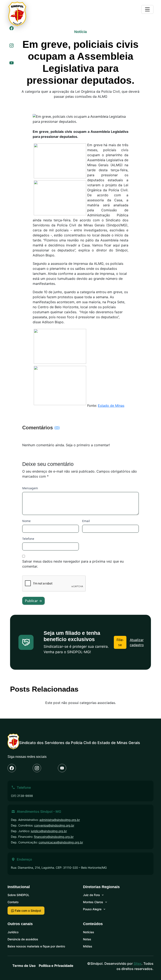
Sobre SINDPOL (18, 895)
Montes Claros (93, 902)
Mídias (87, 946)
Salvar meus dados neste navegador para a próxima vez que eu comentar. (73, 563)
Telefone (28, 539)
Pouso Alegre (92, 909)
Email (86, 521)
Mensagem (30, 488)
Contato (13, 902)
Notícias (88, 932)
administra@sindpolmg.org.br (59, 820)
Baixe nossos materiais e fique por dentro (36, 946)
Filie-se (120, 642)
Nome (26, 521)
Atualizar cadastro (137, 642)
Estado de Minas (111, 405)
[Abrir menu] (147, 9)
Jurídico (13, 932)
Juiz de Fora (91, 895)
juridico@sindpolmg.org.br (49, 831)
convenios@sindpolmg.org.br (54, 825)
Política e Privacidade (56, 966)
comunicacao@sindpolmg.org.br (61, 842)
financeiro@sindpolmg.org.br (54, 836)
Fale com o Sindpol (27, 910)
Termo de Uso (24, 966)
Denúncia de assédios (23, 939)
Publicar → (33, 600)
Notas (87, 939)
